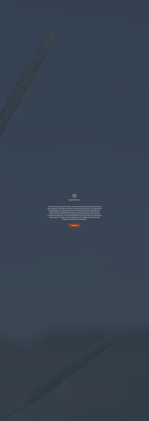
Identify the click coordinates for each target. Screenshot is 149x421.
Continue (74, 225)
